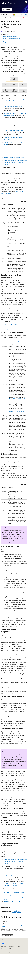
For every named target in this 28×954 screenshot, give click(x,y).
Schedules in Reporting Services (12, 896)
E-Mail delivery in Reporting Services (13, 106)
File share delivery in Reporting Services (14, 130)
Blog (19, 946)
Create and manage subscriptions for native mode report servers (17, 411)
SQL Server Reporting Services (12, 17)
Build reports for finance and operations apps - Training (12, 925)
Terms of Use (18, 950)
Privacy (9, 948)
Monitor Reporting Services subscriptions (14, 157)
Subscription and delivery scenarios (10, 36)
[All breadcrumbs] (2, 18)
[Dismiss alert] (26, 2)
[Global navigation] (1, 14)
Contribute (3, 948)
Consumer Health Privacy (7, 950)
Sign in (25, 14)
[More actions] (26, 18)
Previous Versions (13, 946)
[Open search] (21, 14)
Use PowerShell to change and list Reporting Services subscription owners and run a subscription (15, 162)
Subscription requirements (8, 40)
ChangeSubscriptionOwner (11, 875)
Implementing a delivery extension (11, 542)
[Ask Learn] (23, 18)
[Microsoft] (14, 15)
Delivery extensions (6, 42)
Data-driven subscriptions (10, 149)
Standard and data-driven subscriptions (11, 38)
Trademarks (3, 952)
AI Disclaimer (4, 946)
